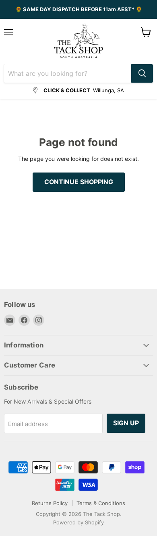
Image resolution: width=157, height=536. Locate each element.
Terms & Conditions (100, 503)
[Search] (142, 73)
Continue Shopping (78, 182)
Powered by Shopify (78, 522)
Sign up (126, 423)
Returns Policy (50, 503)
